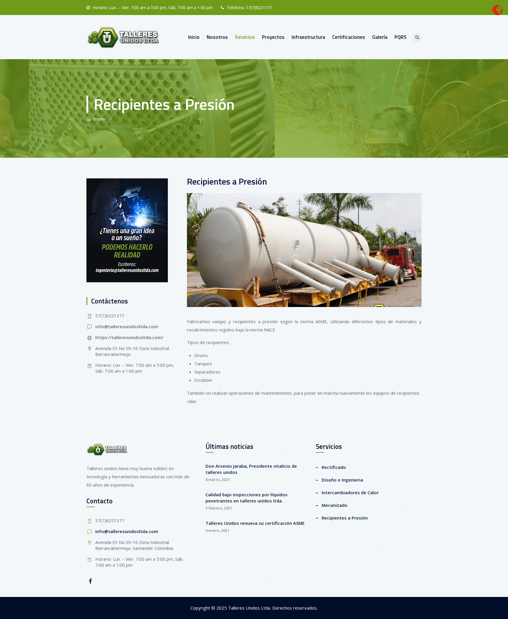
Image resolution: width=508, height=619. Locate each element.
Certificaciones (348, 37)
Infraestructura (308, 37)
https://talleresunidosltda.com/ (129, 337)
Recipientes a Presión (345, 518)
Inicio (194, 37)
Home (98, 119)
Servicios (245, 37)
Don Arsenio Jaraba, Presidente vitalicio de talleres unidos (251, 469)
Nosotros (217, 37)
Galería (379, 37)
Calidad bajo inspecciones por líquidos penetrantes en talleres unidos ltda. (246, 498)
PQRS (401, 37)
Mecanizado (334, 505)
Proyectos (273, 37)
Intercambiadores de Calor (350, 492)
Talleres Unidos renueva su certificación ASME (255, 523)
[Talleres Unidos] (123, 37)
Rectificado (334, 467)
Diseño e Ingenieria (342, 480)
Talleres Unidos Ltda (249, 608)
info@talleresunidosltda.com (126, 326)
